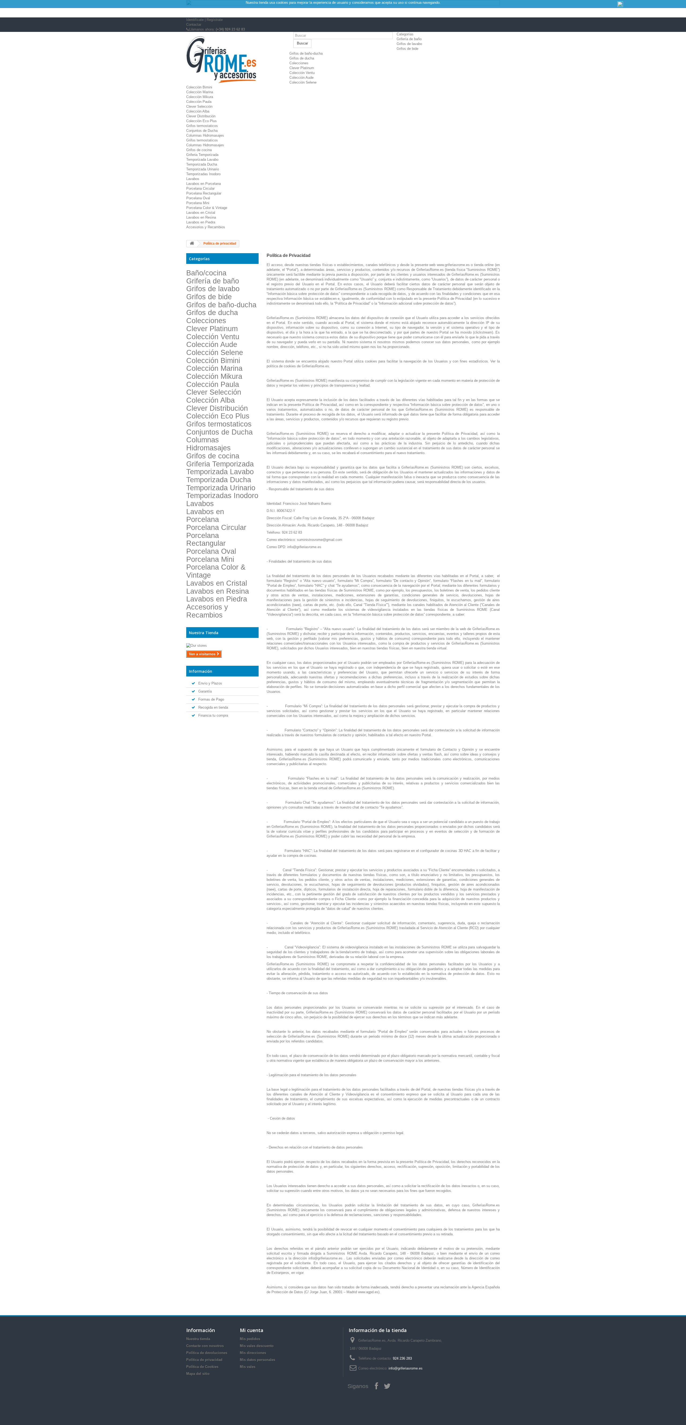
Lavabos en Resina (201, 217)
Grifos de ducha (301, 58)
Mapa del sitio (198, 1374)
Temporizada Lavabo (202, 160)
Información (200, 671)
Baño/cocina (206, 273)
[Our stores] (222, 645)
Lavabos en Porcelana (203, 184)
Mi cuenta (251, 1330)
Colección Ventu (302, 73)
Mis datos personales (257, 1360)
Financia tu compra (212, 715)
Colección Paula (198, 102)
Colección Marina (199, 92)
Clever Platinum (301, 68)
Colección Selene (302, 82)
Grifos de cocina (199, 150)
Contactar (193, 25)
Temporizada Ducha (201, 164)
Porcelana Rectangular (203, 193)
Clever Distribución (200, 116)
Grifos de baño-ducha (306, 53)
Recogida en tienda (212, 707)
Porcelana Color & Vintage (206, 208)
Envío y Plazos (209, 683)
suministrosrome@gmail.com (319, 540)
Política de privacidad (204, 1360)
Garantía (204, 691)
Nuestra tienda (198, 1339)
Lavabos (192, 179)
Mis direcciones (253, 1353)
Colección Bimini (199, 87)
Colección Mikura (199, 97)
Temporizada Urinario (202, 169)
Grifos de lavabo (409, 44)
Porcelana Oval (198, 198)
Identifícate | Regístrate (204, 20)
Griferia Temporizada (202, 155)
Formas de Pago (210, 699)
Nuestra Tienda (203, 632)
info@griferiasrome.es (304, 547)
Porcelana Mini (197, 203)
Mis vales (247, 1367)
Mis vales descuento (257, 1346)
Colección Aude (301, 78)
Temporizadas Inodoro (203, 174)
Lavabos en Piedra (200, 222)
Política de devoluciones (206, 1353)
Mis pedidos (250, 1339)
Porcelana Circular (200, 188)
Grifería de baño (409, 39)
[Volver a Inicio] (192, 243)
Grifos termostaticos (202, 126)
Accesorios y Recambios (205, 227)
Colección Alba (197, 111)
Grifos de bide (407, 49)
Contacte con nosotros (205, 1346)
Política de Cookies (202, 1367)
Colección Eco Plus (201, 121)
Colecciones (298, 63)
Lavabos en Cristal (200, 213)
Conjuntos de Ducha (202, 131)
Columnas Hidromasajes (205, 135)
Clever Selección (199, 106)
